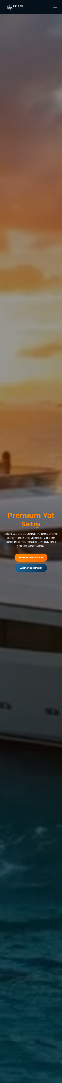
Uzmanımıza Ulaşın (31, 557)
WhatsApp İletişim (31, 568)
